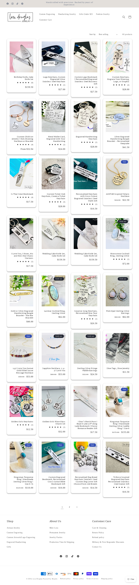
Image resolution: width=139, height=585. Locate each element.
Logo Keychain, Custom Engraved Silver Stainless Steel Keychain (53, 79)
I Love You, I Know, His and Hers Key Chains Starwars (22, 256)
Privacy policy (78, 578)
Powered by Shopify (50, 579)
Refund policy (98, 537)
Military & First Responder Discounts (108, 542)
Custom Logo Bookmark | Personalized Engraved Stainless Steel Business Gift (85, 80)
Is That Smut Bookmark (22, 194)
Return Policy (98, 533)
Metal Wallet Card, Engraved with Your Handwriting (56, 139)
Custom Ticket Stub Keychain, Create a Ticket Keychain (53, 196)
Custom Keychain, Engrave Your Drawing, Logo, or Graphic (118, 79)
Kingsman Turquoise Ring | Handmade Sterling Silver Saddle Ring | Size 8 (119, 425)
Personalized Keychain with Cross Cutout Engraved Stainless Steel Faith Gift (85, 197)
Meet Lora (54, 528)
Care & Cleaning (99, 528)
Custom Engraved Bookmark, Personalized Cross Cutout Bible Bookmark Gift (53, 480)
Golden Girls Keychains (22, 422)
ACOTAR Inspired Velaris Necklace (117, 195)
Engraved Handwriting (16, 542)
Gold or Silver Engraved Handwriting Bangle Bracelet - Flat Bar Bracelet (22, 314)
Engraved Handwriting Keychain (86, 138)
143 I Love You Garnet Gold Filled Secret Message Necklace (23, 370)
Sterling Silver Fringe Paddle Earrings (87, 369)
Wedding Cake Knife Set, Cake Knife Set (53, 255)
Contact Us (96, 547)
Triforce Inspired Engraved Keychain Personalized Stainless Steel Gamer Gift (118, 480)
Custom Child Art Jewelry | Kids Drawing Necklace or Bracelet (22, 139)
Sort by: (92, 34)
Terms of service (92, 578)
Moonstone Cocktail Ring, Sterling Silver (119, 255)
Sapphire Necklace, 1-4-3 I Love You (53, 369)
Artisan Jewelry (13, 528)
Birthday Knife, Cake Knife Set (23, 78)
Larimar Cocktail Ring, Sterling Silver (54, 312)
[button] (124, 17)
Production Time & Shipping (62, 542)
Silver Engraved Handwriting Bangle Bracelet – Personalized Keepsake (118, 140)
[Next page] (77, 507)
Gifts (9, 547)
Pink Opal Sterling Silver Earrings (117, 312)
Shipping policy (107, 578)
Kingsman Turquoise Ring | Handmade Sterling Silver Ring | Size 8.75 (23, 480)
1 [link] (62, 507)
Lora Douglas (37, 579)
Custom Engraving (15, 533)
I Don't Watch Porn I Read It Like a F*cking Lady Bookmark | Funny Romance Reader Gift (86, 425)
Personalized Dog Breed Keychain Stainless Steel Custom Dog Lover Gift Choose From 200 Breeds (85, 480)
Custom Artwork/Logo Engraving (21, 537)
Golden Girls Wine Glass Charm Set (53, 423)
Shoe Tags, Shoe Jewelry (118, 368)
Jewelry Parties (56, 537)
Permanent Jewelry (57, 533)
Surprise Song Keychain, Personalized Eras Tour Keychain (85, 313)
